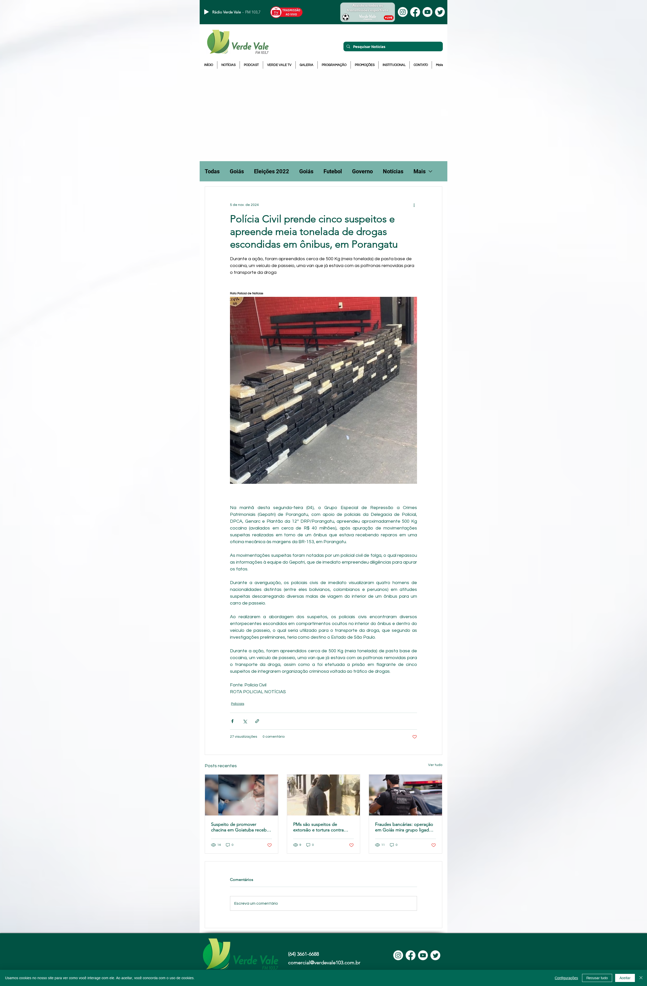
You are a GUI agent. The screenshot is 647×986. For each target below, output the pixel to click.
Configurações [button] (566, 978)
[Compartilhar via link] (257, 721)
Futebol (333, 171)
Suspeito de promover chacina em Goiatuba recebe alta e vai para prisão (240, 827)
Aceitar (625, 978)
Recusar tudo (597, 978)
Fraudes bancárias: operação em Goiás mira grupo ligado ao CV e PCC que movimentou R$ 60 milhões (404, 827)
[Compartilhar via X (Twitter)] (244, 721)
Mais (419, 171)
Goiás (237, 171)
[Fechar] (641, 978)
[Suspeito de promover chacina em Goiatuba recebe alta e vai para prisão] (241, 795)
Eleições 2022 (271, 171)
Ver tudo (435, 765)
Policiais (237, 704)
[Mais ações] (414, 205)
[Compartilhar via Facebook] (232, 721)
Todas (212, 171)
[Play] (206, 11)
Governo (362, 171)
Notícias (393, 171)
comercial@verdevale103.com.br (324, 962)
